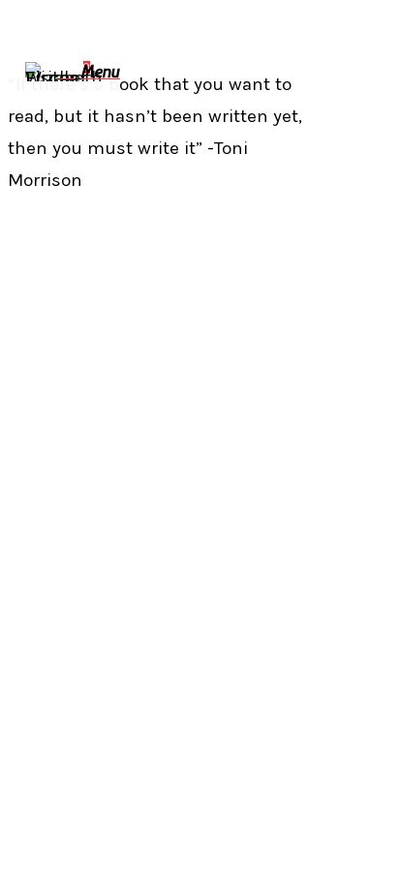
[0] (70, 72)
